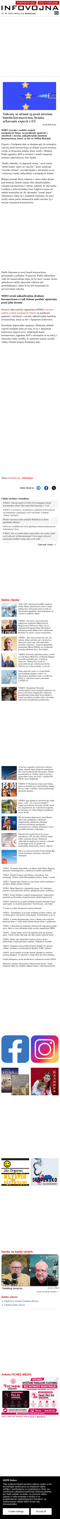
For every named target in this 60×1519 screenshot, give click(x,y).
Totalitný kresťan (12, 1288)
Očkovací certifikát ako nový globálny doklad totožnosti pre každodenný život (29, 527)
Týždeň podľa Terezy (14, 1305)
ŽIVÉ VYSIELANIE (48, 3)
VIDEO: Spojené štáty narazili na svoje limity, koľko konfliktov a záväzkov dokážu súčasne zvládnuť (29, 883)
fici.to (32, 1416)
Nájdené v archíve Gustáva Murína (21, 1301)
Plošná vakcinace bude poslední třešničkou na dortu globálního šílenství (25, 520)
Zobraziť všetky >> (47, 544)
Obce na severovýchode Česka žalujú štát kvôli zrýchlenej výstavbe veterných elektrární (36, 853)
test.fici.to (41, 1416)
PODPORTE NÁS (26, 3)
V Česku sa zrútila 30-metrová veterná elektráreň (22, 908)
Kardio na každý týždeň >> (48, 1292)
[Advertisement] (30, 46)
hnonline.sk (14, 477)
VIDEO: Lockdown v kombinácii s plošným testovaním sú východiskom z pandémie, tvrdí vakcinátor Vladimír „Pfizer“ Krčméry (29, 513)
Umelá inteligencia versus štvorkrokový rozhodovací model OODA (29, 959)
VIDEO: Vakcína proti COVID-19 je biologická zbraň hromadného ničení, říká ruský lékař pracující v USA (27, 504)
